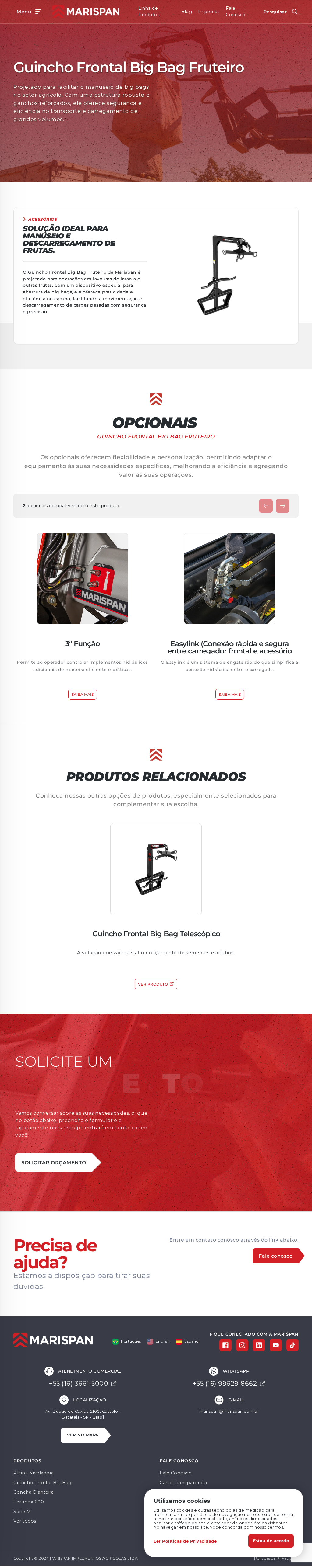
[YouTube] (276, 1345)
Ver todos (24, 1521)
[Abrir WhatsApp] (297, 1550)
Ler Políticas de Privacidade (185, 1540)
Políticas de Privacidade (276, 1558)
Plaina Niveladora (33, 1473)
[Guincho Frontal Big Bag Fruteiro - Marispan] (84, 11)
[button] (266, 506)
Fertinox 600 (28, 1502)
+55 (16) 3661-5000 (78, 1383)
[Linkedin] (259, 1345)
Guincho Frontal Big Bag (42, 1482)
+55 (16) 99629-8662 (225, 1383)
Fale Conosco (176, 1473)
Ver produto (153, 984)
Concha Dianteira (33, 1492)
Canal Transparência (183, 1482)
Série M (22, 1511)
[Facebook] (225, 1345)
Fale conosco (275, 1255)
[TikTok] (292, 1345)
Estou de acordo (271, 1540)
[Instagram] (242, 1345)
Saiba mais (83, 694)
